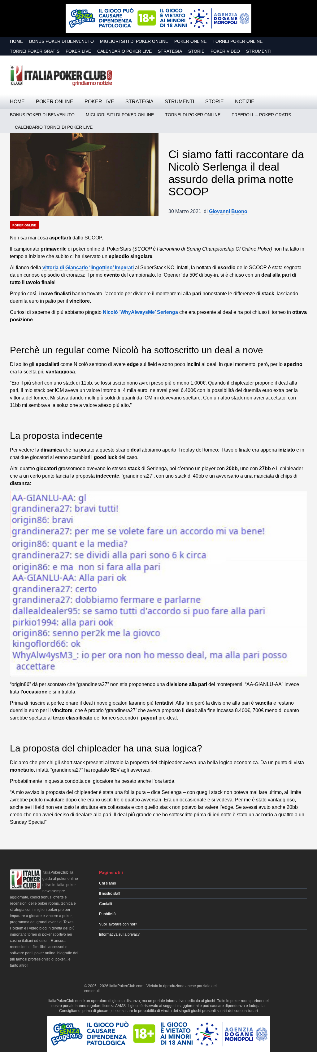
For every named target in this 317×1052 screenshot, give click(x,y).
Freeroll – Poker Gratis (261, 114)
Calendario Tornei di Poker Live (54, 127)
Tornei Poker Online (238, 41)
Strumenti (258, 51)
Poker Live (78, 51)
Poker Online (190, 41)
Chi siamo (107, 883)
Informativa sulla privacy (119, 934)
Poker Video (225, 51)
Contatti (105, 904)
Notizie (244, 101)
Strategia (170, 51)
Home (16, 41)
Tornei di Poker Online (192, 114)
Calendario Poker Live (124, 51)
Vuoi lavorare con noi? (118, 924)
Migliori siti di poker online (134, 41)
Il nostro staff (109, 893)
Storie (196, 51)
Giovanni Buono (228, 211)
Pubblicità (107, 914)
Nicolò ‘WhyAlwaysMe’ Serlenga (140, 312)
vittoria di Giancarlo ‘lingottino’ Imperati (88, 267)
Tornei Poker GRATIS (34, 51)
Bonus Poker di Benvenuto (61, 41)
